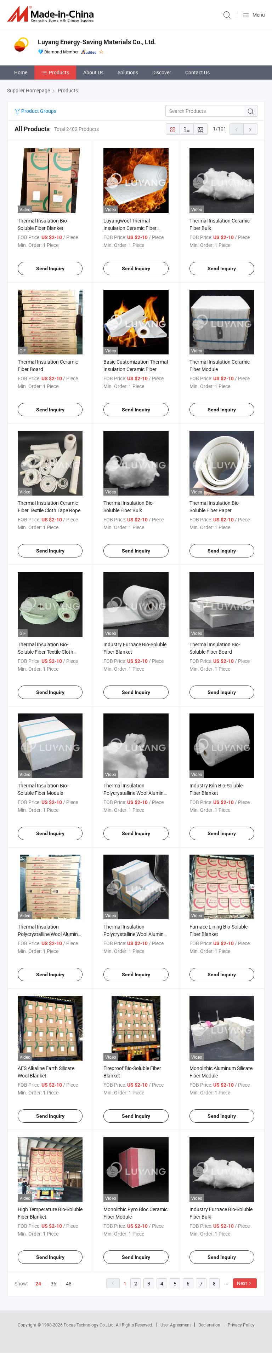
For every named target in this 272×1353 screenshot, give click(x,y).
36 (53, 1283)
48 (69, 1283)
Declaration (209, 1325)
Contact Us (197, 72)
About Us (93, 72)
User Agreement (175, 1325)
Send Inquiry (50, 268)
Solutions (128, 72)
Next (242, 1283)
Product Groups (38, 111)
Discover (161, 72)
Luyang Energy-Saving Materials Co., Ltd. (97, 42)
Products (59, 72)
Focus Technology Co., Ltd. (90, 1325)
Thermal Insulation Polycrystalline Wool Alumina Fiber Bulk (134, 793)
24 (38, 1283)
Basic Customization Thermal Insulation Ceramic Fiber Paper (135, 369)
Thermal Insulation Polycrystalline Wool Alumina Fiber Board (49, 934)
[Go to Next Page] (250, 129)
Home (20, 72)
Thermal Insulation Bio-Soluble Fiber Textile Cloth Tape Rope (45, 652)
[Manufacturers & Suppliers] (51, 14)
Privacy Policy (241, 1325)
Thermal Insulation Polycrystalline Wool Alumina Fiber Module (134, 934)
